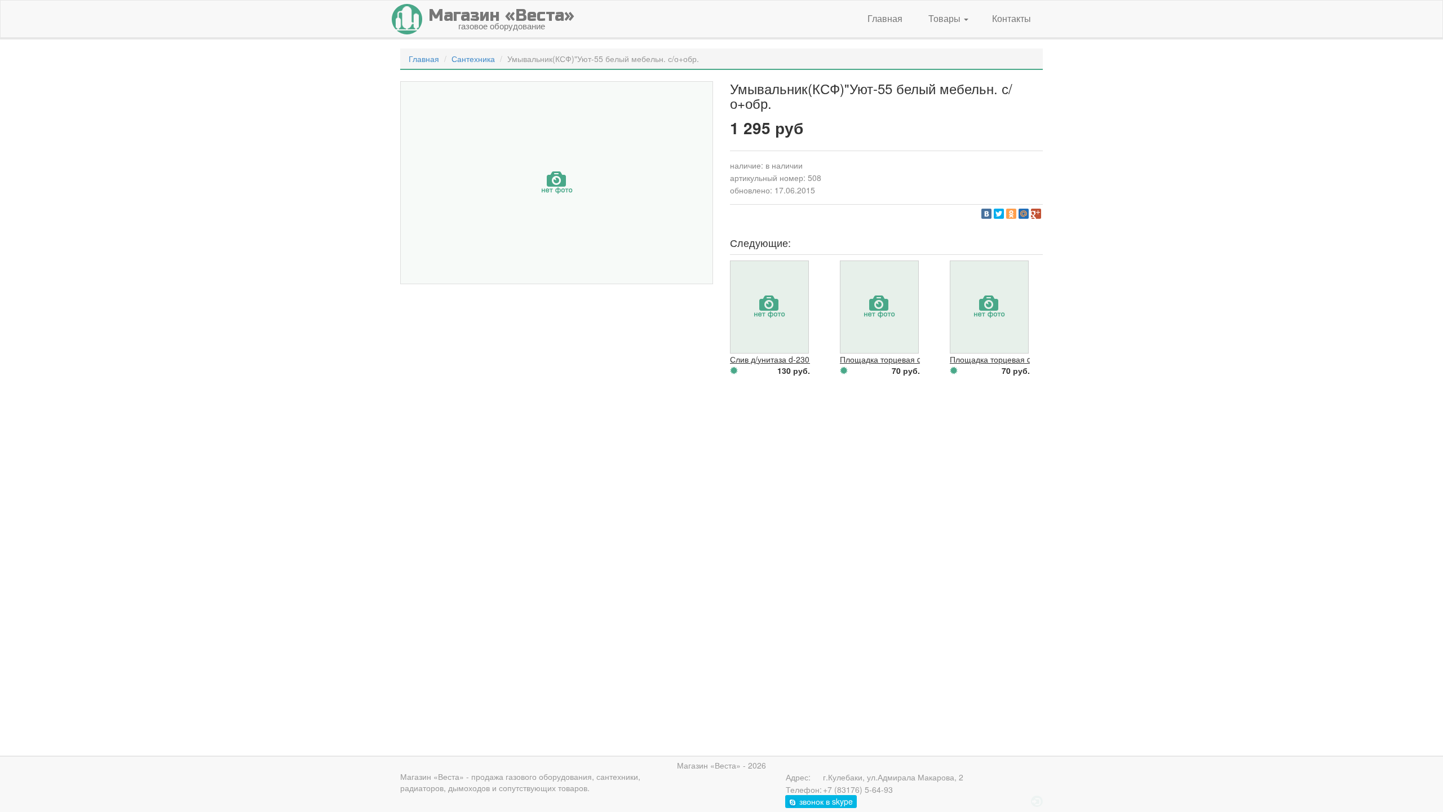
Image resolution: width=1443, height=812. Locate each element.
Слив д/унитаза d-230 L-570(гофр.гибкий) (806, 359)
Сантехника (473, 58)
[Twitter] (999, 214)
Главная (884, 18)
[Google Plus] (1036, 214)
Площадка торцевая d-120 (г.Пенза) (1016, 359)
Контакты (1011, 18)
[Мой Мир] (1024, 214)
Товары (945, 18)
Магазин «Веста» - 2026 (721, 765)
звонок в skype (825, 801)
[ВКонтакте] (986, 214)
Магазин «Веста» (432, 776)
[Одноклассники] (1011, 214)
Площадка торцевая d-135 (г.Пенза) (906, 359)
